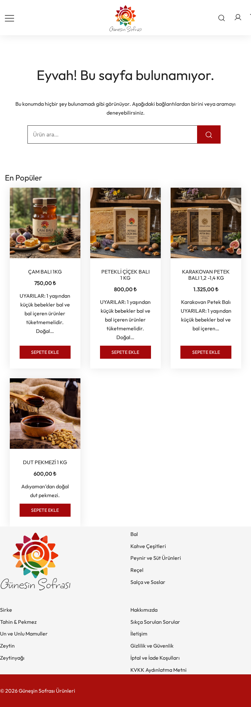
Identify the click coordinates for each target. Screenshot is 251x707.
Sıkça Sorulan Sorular (155, 622)
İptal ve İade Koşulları (155, 657)
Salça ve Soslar (147, 582)
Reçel (136, 570)
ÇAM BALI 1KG (45, 271)
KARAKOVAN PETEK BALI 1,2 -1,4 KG (206, 274)
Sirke (6, 609)
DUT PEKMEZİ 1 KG (45, 462)
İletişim (138, 633)
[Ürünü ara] (209, 134)
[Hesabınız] (238, 17)
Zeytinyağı (12, 657)
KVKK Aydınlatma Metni (158, 670)
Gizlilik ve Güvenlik (152, 645)
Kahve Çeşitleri (148, 546)
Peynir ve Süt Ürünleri (155, 558)
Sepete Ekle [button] (45, 352)
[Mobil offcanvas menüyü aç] (9, 17)
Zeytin (7, 645)
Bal (134, 534)
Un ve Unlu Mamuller (24, 633)
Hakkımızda (144, 609)
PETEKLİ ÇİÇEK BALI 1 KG (125, 274)
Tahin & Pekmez (18, 622)
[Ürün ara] (222, 17)
